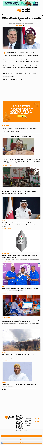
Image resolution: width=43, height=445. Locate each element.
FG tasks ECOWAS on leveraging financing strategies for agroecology (21, 159)
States (4, 382)
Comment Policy (28, 418)
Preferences (21, 442)
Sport (4, 286)
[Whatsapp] (7, 125)
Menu (2, 15)
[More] (9, 125)
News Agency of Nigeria (7, 165)
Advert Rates (27, 425)
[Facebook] (3, 125)
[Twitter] (5, 125)
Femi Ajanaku (5, 293)
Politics (5, 189)
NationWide (6, 253)
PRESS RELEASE (19, 25)
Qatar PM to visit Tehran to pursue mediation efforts (16, 222)
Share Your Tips (28, 423)
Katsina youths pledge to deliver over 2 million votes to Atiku (19, 191)
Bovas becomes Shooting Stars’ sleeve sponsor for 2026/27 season (20, 288)
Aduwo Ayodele (5, 392)
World (4, 220)
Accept (21, 436)
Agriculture (6, 157)
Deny (21, 439)
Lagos (4, 352)
